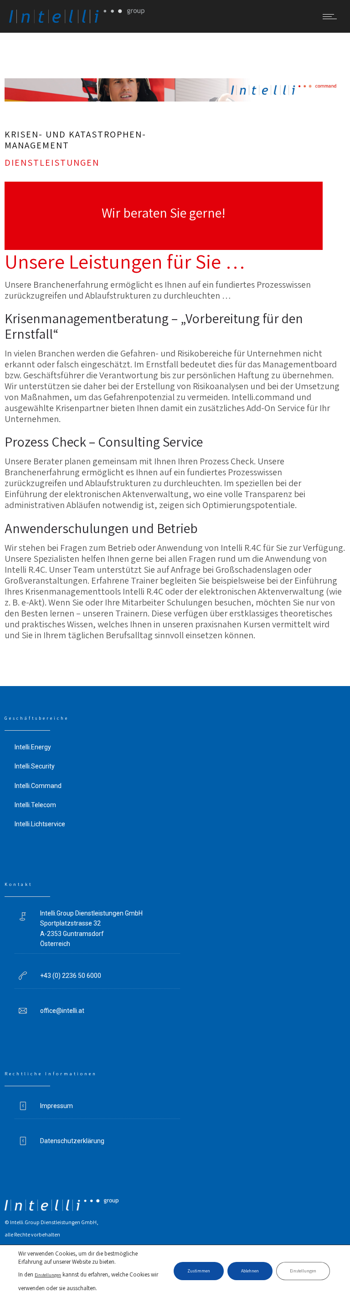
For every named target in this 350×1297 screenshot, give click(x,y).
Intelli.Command (38, 785)
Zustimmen (198, 1271)
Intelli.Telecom (35, 805)
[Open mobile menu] (332, 16)
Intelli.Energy (33, 747)
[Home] (76, 20)
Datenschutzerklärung (72, 1140)
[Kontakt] (164, 216)
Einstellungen (48, 1275)
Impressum (56, 1105)
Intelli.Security (35, 766)
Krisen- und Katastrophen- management (75, 139)
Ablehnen (250, 1271)
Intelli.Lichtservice (40, 824)
